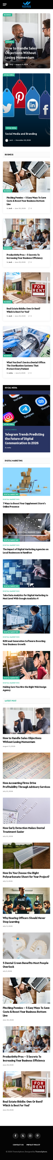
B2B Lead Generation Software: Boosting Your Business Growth (24, 643)
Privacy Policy (33, 1145)
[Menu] (5, 4)
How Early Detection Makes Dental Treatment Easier (24, 830)
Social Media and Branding (21, 134)
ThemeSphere (41, 1151)
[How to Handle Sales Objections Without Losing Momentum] (26, 40)
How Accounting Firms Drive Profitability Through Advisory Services (26, 785)
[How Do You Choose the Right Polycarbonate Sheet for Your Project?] (26, 856)
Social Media (9, 75)
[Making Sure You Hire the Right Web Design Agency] (26, 665)
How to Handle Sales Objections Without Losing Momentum (21, 53)
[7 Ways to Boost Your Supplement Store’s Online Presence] (26, 481)
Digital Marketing (11, 494)
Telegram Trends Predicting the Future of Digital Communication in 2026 (24, 438)
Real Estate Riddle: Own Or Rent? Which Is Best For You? (23, 310)
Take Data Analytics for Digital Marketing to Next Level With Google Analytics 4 (25, 597)
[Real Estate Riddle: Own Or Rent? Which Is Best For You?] (26, 287)
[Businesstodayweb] (26, 4)
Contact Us (18, 1145)
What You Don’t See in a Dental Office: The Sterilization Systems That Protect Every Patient (26, 365)
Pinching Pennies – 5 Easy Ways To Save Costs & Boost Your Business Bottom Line (26, 201)
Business (7, 15)
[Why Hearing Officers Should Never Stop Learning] (26, 900)
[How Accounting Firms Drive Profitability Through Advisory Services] (26, 766)
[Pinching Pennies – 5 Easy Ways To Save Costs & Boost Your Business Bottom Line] (26, 176)
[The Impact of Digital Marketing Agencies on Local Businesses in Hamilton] (26, 527)
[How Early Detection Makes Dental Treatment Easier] (26, 811)
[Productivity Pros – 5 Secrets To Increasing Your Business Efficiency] (26, 234)
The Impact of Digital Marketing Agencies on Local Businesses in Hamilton (25, 551)
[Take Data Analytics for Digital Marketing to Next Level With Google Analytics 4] (26, 573)
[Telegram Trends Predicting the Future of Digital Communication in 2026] (26, 410)
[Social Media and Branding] (26, 109)
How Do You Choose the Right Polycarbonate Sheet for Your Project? (26, 875)
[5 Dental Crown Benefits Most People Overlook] (26, 945)
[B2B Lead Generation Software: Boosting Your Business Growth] (26, 619)
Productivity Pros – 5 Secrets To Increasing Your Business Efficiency (25, 256)
